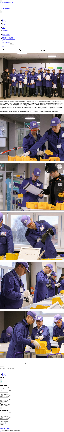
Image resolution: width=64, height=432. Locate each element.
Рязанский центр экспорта (6, 34)
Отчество (10, 393)
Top (0, 431)
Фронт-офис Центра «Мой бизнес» (7, 36)
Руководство (4, 32)
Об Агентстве (4, 372)
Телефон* (10, 395)
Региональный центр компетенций (7, 33)
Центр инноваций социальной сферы (7, 37)
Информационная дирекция (6, 40)
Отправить (2, 366)
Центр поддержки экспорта (6, 35)
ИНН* (9, 399)
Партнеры (3, 20)
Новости (3, 28)
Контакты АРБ (4, 21)
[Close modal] (1, 380)
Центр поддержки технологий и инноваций (8, 39)
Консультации (4, 24)
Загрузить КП (2, 422)
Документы (4, 19)
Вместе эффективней (5, 30)
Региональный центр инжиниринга (7, 38)
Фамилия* (10, 390)
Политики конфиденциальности (6, 370)
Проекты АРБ (4, 18)
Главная (3, 46)
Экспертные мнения (5, 29)
